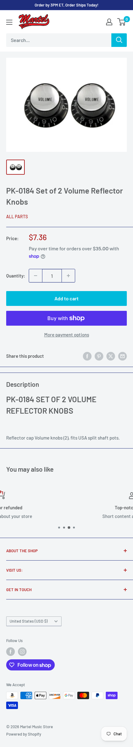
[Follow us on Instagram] (22, 651)
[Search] (119, 40)
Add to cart (66, 298)
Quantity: (15, 275)
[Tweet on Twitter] (110, 356)
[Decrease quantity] (35, 275)
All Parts (17, 216)
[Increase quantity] (68, 275)
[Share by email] (122, 356)
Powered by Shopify (23, 734)
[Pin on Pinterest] (99, 356)
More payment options (66, 334)
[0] (122, 22)
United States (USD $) (29, 621)
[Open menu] (9, 22)
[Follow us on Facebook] (10, 651)
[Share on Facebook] (87, 356)
